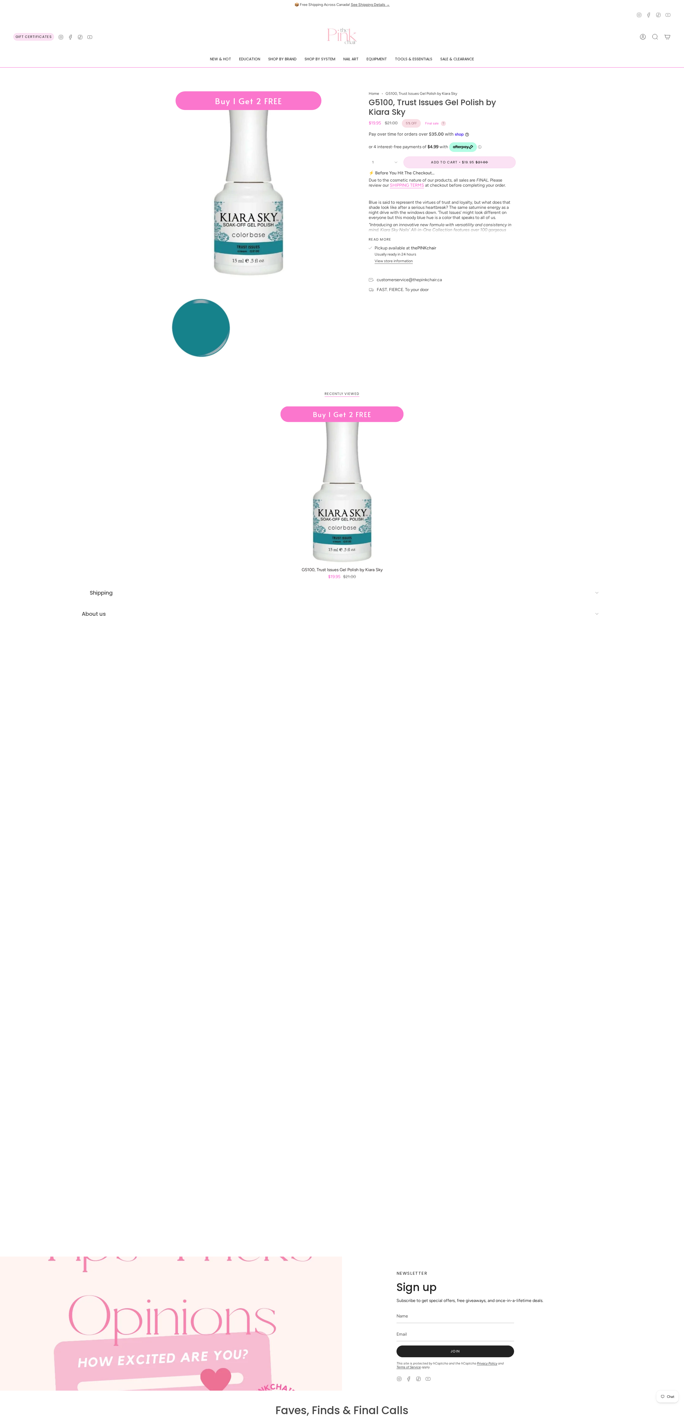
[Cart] (667, 36)
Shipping (101, 593)
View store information (394, 261)
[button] (220, 59)
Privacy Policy (487, 1363)
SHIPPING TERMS (407, 185)
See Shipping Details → (370, 4)
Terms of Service (409, 1367)
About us (94, 614)
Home (374, 93)
